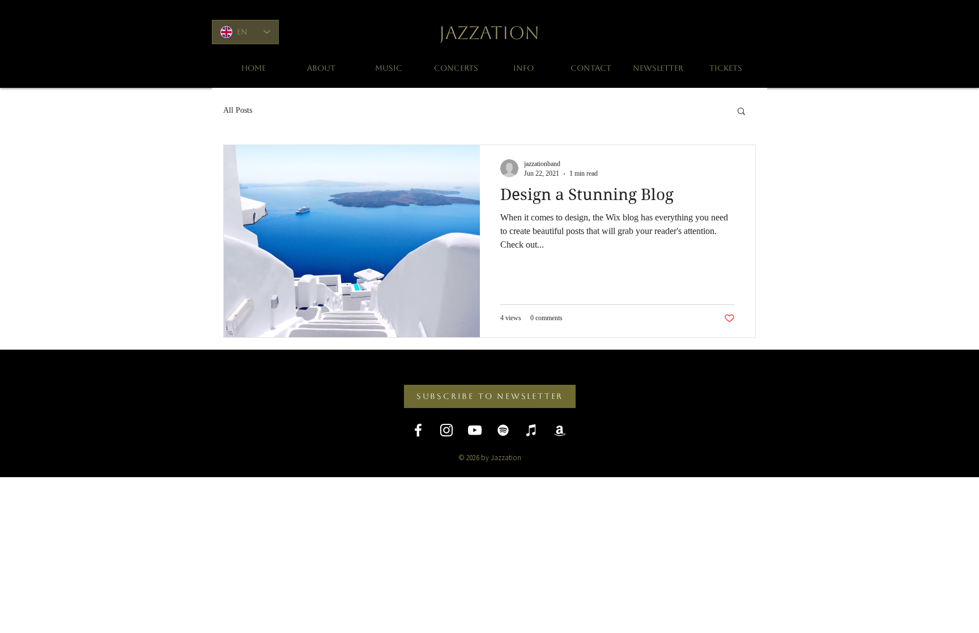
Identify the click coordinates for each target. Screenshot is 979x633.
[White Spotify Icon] (503, 430)
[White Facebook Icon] (418, 430)
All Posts (237, 110)
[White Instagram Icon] (446, 430)
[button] (741, 112)
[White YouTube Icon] (474, 430)
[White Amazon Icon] (559, 430)
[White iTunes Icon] (531, 430)
